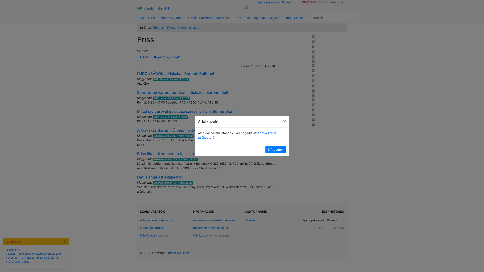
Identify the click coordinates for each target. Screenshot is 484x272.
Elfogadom (276, 149)
